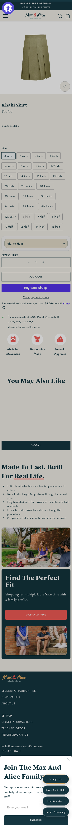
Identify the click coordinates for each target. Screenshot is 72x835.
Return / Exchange (56, 812)
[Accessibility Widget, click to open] (8, 8)
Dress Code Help (55, 790)
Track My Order (56, 801)
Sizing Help (56, 779)
